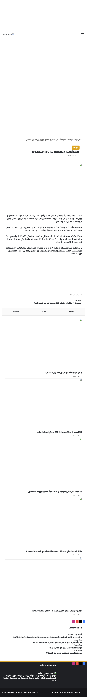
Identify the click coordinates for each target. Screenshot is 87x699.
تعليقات (16, 312)
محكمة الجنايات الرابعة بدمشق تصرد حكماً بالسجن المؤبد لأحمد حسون (55, 491)
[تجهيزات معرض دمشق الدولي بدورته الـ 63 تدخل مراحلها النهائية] (43, 583)
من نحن (77, 692)
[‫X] (5, 683)
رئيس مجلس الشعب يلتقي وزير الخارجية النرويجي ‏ (63, 372)
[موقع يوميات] (8, 34)
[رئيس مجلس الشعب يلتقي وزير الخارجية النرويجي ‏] (43, 345)
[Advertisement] (43, 16)
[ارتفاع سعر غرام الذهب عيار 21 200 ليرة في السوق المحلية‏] (43, 405)
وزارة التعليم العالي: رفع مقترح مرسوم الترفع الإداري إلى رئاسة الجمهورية (54, 551)
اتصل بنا (55, 692)
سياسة (70, 139)
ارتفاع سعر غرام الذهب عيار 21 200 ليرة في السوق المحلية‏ (59, 432)
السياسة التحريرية (66, 692)
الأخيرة (71, 312)
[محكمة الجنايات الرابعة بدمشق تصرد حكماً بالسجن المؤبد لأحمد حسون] (43, 464)
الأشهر (44, 312)
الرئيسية (78, 139)
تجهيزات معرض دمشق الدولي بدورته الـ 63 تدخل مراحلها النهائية (57, 610)
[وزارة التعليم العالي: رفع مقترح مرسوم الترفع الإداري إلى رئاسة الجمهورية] (43, 524)
